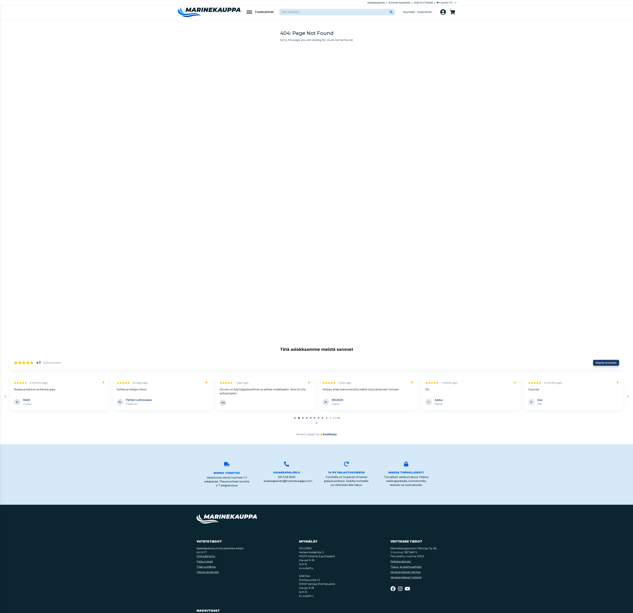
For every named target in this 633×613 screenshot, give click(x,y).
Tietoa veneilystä (208, 572)
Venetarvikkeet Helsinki (406, 577)
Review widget (306, 434)
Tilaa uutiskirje (206, 566)
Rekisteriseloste (400, 561)
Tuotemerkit (424, 12)
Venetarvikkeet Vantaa (405, 572)
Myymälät (409, 12)
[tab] (295, 418)
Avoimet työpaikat (399, 2)
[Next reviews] (627, 396)
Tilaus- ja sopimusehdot (406, 566)
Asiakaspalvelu (376, 2)
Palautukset (205, 561)
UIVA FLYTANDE (423, 2)
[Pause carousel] (316, 423)
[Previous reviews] (5, 396)
